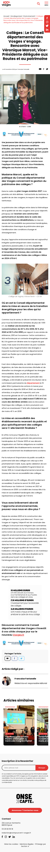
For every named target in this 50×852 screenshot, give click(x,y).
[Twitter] (21, 658)
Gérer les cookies (11, 844)
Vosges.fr (18, 634)
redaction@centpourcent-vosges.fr (16, 833)
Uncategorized (16, 16)
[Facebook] (14, 658)
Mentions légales (26, 844)
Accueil (6, 16)
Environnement (29, 16)
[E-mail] (7, 658)
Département (33, 383)
